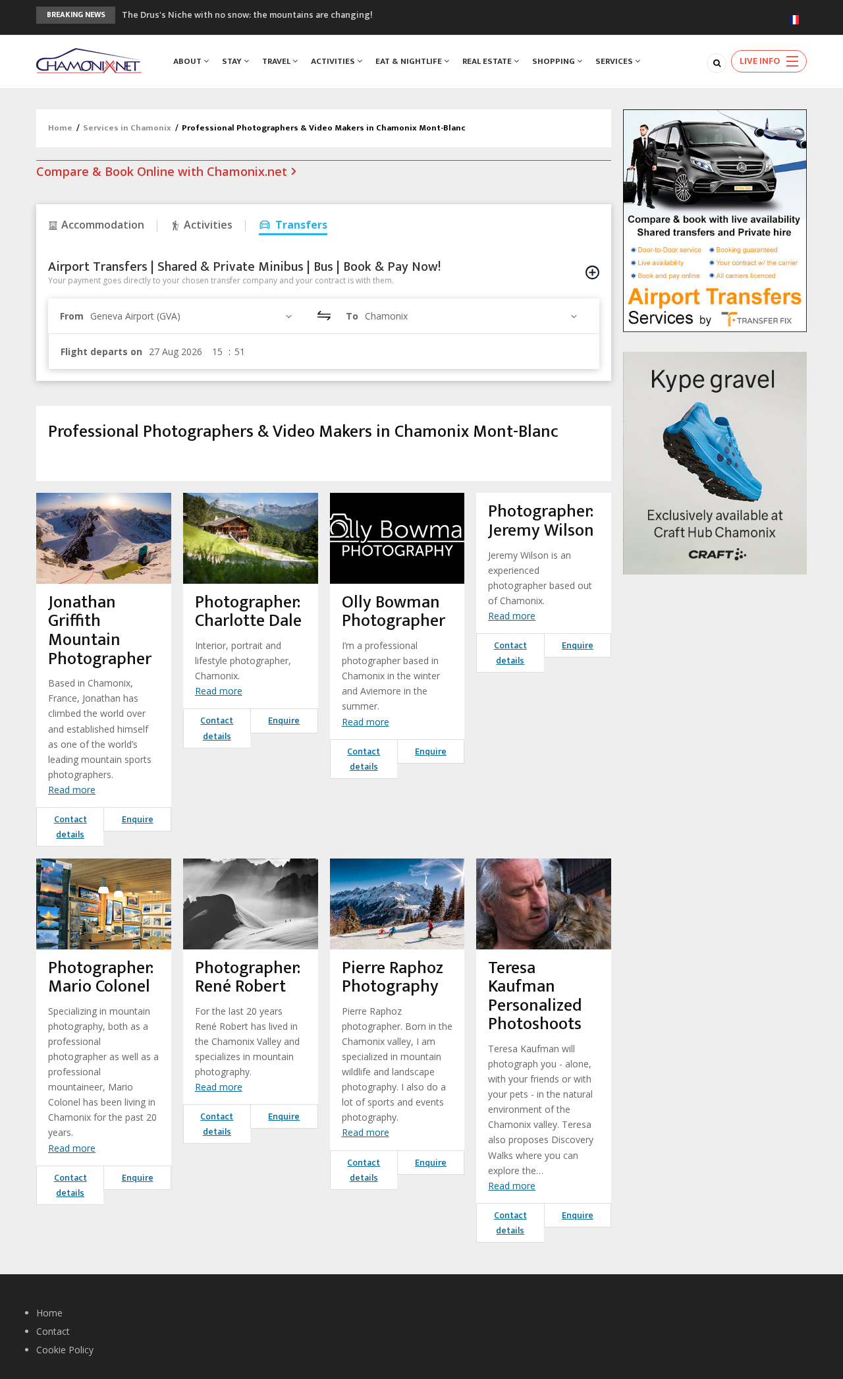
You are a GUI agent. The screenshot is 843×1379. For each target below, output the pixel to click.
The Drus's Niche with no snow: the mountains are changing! (247, 14)
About (188, 61)
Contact (53, 1331)
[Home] (89, 59)
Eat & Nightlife (409, 61)
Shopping (554, 61)
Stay (233, 61)
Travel (277, 61)
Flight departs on (101, 351)
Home (60, 128)
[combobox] (193, 315)
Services (615, 61)
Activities (334, 61)
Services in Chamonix (127, 128)
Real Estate (488, 61)
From (72, 316)
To (352, 316)
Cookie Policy (65, 1349)
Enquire (137, 819)
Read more (71, 789)
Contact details (70, 827)
